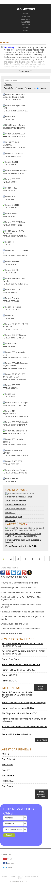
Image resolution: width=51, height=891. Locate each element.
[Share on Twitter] (19, 572)
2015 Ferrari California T (16, 500)
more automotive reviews (42, 794)
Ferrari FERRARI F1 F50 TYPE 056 (18, 670)
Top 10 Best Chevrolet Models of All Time (19, 583)
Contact (4, 876)
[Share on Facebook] (2, 572)
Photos (42, 88)
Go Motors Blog (13, 577)
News (21, 88)
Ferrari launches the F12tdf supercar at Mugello (23, 702)
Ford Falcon (7, 764)
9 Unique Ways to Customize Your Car (18, 587)
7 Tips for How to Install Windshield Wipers (20, 628)
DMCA (20, 878)
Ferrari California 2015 (15, 504)
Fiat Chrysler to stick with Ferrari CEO (19, 713)
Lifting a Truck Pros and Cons (14, 624)
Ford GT (6, 770)
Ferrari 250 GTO (9, 680)
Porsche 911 (7, 781)
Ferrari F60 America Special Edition (21, 546)
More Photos (40, 687)
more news (42, 740)
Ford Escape (8, 786)
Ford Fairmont (8, 759)
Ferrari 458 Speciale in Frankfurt (16, 734)
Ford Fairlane (8, 775)
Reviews (31, 88)
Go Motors (26, 9)
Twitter (9, 867)
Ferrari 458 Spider (13, 516)
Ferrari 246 (10, 520)
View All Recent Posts (11, 633)
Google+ (10, 859)
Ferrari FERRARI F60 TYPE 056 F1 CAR (21, 664)
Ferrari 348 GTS (9, 675)
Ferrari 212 (10, 512)
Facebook (10, 863)
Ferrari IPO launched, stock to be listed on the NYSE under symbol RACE (23, 534)
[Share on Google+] (8, 572)
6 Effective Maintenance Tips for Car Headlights (22, 611)
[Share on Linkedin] (13, 572)
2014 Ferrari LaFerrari (15, 508)
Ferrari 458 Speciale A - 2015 (18, 496)
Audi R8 (5, 754)
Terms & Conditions (31, 876)
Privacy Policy (15, 876)
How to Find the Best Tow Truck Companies (20, 592)
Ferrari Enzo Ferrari (11, 659)
